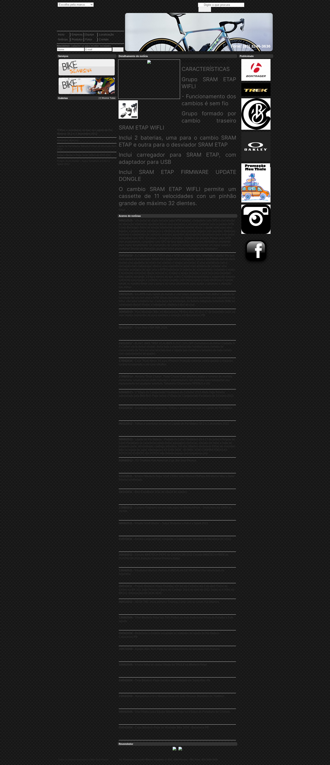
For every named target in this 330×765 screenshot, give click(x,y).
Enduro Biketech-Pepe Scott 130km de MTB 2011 (84, 155)
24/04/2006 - (165, 680)
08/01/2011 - (169, 601)
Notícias (63, 39)
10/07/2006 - (169, 649)
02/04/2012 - (157, 460)
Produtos (77, 39)
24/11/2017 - (177, 348)
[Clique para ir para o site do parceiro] (174, 750)
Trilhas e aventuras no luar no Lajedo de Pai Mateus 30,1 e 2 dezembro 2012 (84, 132)
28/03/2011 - (176, 590)
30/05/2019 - (177, 313)
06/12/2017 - (143, 327)
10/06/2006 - (163, 664)
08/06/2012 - (177, 446)
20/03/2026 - (177, 271)
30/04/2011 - (174, 556)
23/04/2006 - (172, 696)
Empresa (77, 34)
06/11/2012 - (174, 423)
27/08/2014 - (175, 380)
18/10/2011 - (153, 491)
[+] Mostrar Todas (107, 98)
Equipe (89, 34)
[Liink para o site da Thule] (256, 202)
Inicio (61, 34)
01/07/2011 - (175, 539)
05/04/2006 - (164, 727)
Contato (104, 39)
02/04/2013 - (176, 394)
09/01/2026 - (177, 234)
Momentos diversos (68, 140)
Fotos (88, 39)
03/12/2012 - (175, 408)
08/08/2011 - (163, 523)
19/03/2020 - (177, 299)
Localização (106, 34)
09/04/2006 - (175, 711)
